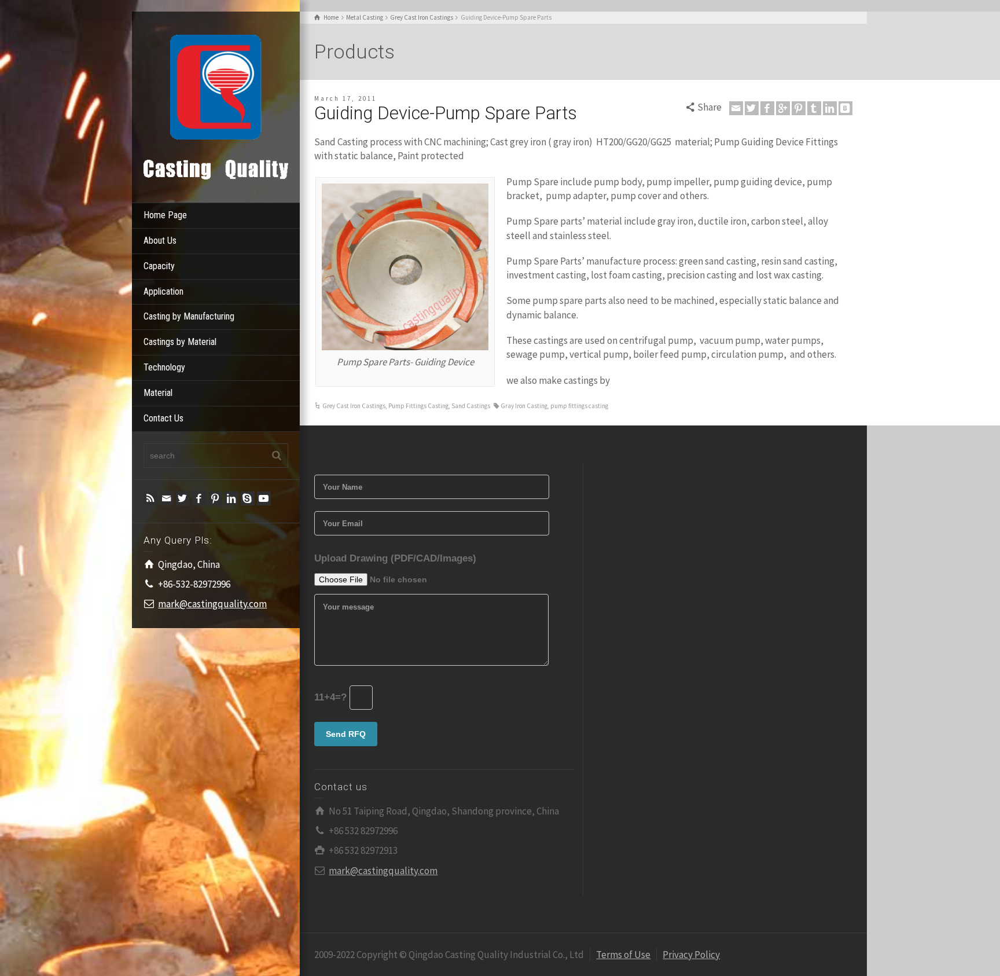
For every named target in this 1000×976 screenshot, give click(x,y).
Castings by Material (180, 341)
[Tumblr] (814, 108)
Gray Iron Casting (524, 406)
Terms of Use (623, 954)
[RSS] (150, 498)
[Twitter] (183, 498)
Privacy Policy (691, 954)
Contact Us (163, 418)
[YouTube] (264, 498)
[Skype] (248, 498)
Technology (164, 367)
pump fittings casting (579, 406)
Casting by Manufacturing (189, 316)
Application (163, 291)
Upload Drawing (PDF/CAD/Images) (395, 558)
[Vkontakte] (845, 108)
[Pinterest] (215, 498)
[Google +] (783, 108)
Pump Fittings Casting (418, 406)
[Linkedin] (231, 498)
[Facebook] (199, 498)
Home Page (165, 215)
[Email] (167, 498)
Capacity (159, 265)
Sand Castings (470, 406)
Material (158, 392)
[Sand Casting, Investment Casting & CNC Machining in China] (216, 106)
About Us (160, 240)
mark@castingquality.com (212, 603)
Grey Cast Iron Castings (353, 406)
